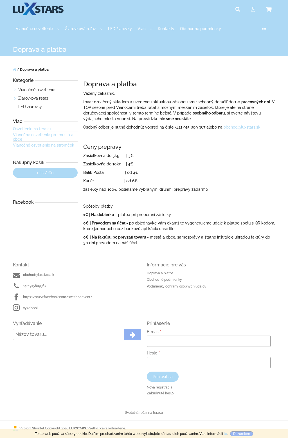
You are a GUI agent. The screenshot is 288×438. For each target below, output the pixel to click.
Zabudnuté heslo (160, 393)
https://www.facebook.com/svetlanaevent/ (58, 297)
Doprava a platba (160, 273)
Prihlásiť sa (163, 376)
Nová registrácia (159, 387)
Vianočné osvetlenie (36, 89)
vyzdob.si (30, 308)
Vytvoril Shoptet (31, 428)
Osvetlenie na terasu (32, 129)
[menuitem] (37, 29)
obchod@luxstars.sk (242, 127)
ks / (45, 172)
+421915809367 (34, 286)
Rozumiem (241, 434)
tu (225, 434)
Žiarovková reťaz (33, 98)
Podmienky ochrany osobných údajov (176, 286)
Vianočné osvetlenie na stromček (43, 145)
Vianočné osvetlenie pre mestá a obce (43, 137)
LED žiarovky (30, 106)
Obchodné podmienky (164, 280)
